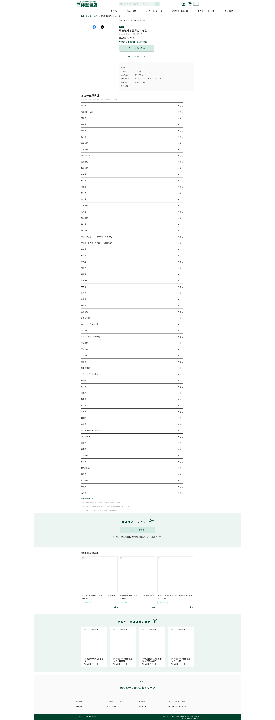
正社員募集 (141, 702)
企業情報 (79, 702)
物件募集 (79, 706)
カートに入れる (136, 48)
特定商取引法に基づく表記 (177, 706)
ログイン (114, 11)
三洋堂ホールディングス (115, 702)
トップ (85, 16)
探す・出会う (94, 16)
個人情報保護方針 (91, 716)
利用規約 (79, 716)
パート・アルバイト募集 (176, 702)
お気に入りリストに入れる (137, 56)
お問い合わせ (142, 706)
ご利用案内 (229, 11)
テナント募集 (111, 706)
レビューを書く (137, 530)
